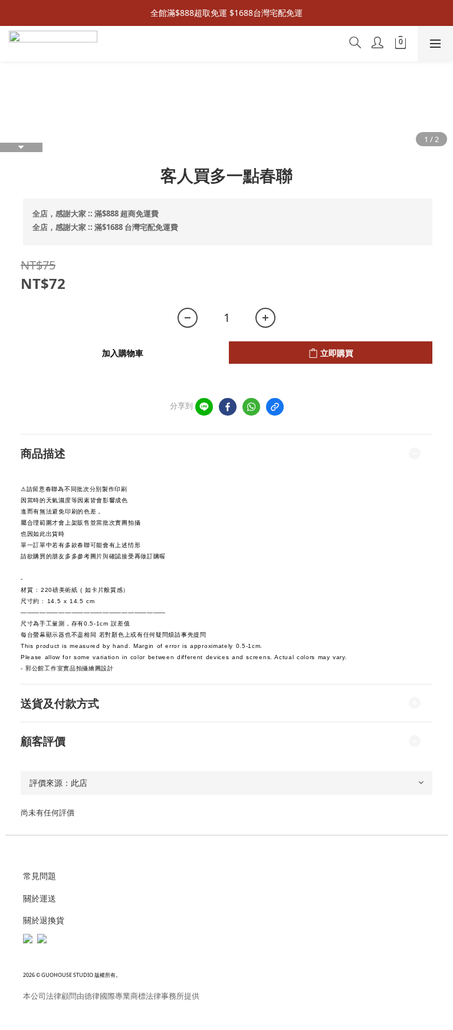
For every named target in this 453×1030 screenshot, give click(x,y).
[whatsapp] (251, 407)
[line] (204, 407)
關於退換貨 (43, 920)
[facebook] (228, 407)
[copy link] (275, 407)
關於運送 (39, 898)
